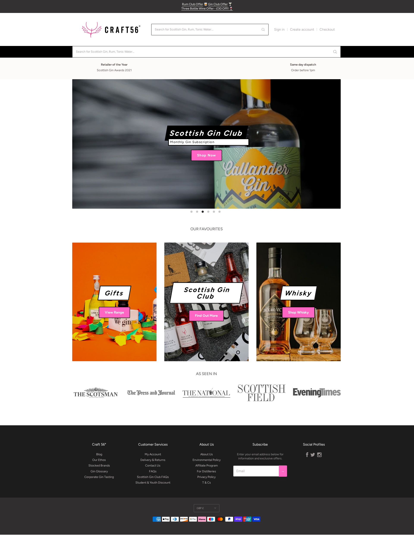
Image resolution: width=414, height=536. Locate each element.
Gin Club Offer (218, 4)
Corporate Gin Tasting (99, 477)
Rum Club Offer (192, 4)
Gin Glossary (99, 471)
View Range (114, 312)
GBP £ (200, 508)
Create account (302, 29)
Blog (99, 454)
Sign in (279, 29)
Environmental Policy (207, 460)
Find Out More (206, 316)
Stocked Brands (99, 465)
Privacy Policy (206, 477)
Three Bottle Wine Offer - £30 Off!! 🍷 (207, 8)
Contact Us (152, 465)
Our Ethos (99, 460)
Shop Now (207, 156)
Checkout (327, 29)
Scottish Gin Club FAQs (153, 477)
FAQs (153, 471)
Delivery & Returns (152, 460)
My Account (153, 454)
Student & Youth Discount (152, 482)
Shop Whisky (298, 312)
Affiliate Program (206, 465)
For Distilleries (206, 471)
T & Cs (206, 482)
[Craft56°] (111, 29)
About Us (206, 454)
